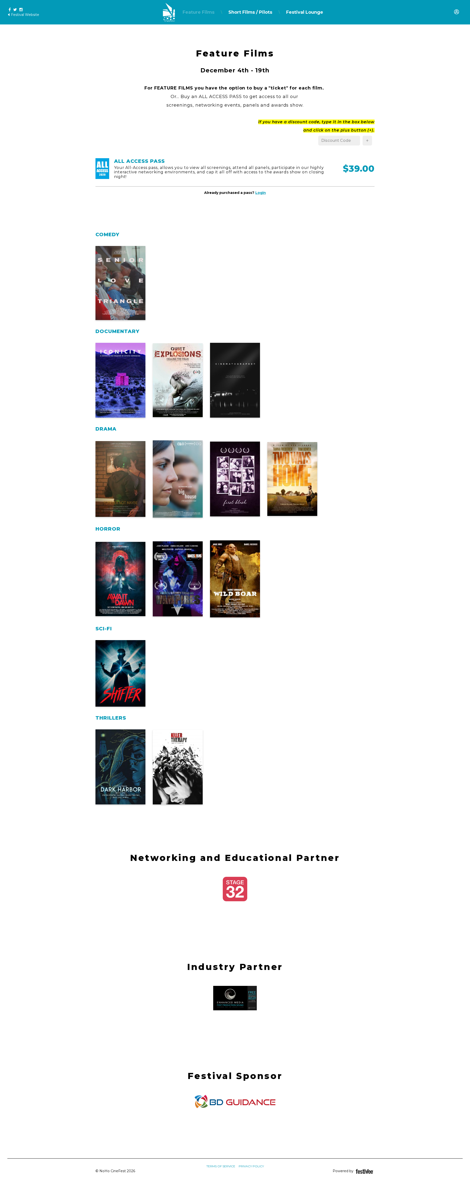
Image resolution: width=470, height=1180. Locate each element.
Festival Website (24, 14)
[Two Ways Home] (292, 479)
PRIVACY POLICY (251, 1166)
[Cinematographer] (235, 380)
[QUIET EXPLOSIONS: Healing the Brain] (178, 380)
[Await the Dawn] (120, 579)
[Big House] (178, 479)
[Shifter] (120, 673)
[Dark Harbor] (120, 766)
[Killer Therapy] (178, 767)
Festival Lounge (304, 12)
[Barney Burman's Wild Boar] (235, 579)
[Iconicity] (120, 380)
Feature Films (198, 12)
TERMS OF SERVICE (220, 1166)
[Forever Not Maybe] (120, 479)
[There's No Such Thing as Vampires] (178, 578)
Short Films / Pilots (250, 12)
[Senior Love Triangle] (120, 283)
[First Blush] (235, 479)
